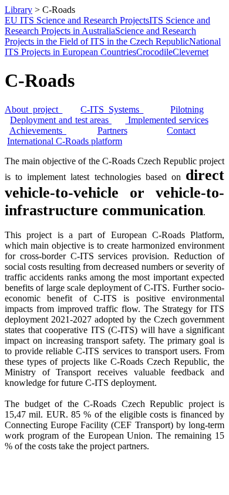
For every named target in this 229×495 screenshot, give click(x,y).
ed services (187, 120)
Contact (181, 130)
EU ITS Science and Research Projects (77, 20)
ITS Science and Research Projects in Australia (107, 25)
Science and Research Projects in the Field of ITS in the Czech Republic (100, 36)
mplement (149, 120)
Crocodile (154, 52)
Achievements (38, 130)
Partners (112, 130)
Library (18, 10)
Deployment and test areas (61, 120)
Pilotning (187, 109)
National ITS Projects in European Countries (113, 46)
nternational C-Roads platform (66, 141)
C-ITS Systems (111, 109)
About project (33, 109)
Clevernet (190, 52)
